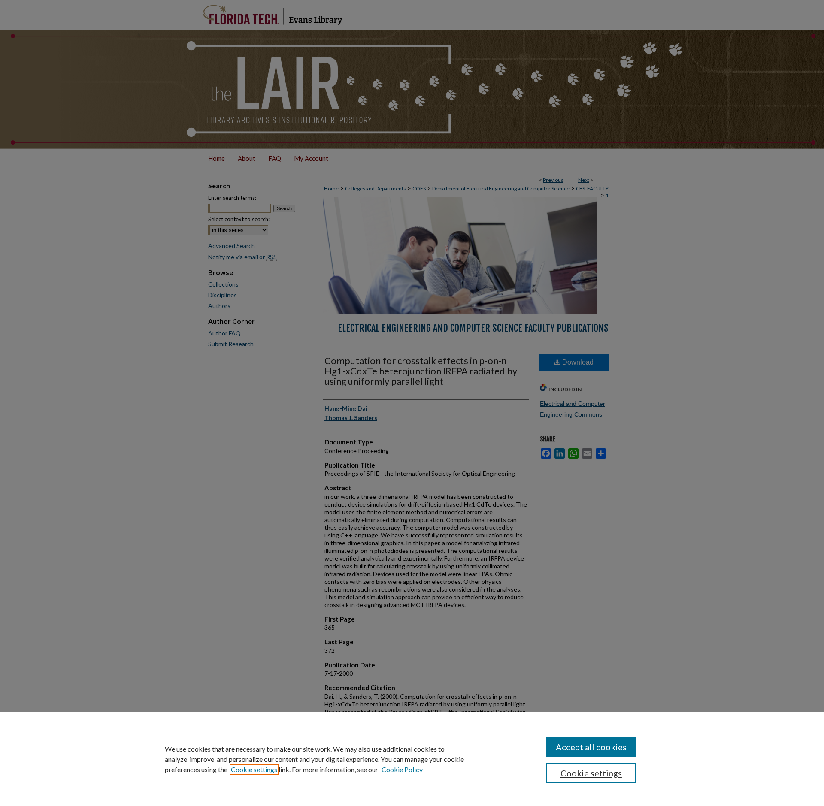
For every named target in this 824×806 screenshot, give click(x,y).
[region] (412, 759)
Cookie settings (254, 769)
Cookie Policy (402, 769)
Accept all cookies (591, 747)
